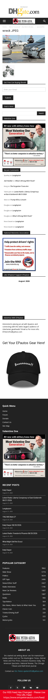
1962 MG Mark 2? (9, 517)
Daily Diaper (7, 490)
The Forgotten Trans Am (19, 186)
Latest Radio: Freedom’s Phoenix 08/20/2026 (19, 533)
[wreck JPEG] (23, 62)
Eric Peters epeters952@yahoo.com (29, 671)
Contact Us (6, 422)
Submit (8, 98)
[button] (4, 21)
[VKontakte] (30, 687)
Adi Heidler (8, 181)
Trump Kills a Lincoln (18, 200)
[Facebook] (10, 687)
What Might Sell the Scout (12, 542)
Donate (5, 418)
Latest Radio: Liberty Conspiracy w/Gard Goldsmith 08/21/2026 (22, 499)
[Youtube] (37, 687)
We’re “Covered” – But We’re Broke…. (22, 27)
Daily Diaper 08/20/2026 (11, 525)
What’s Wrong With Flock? (25, 181)
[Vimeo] (24, 687)
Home (4, 27)
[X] (17, 687)
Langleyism (16, 175)
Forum (5, 415)
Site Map (5, 426)
